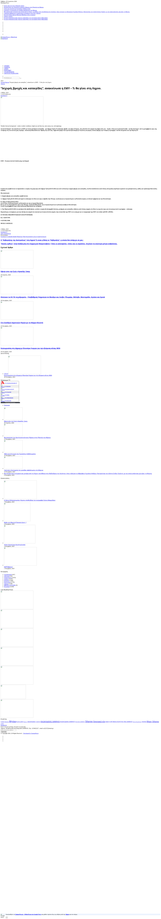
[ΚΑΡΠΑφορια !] (20, 565)
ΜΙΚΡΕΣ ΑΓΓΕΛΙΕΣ (10, 585)
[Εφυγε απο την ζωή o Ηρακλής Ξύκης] (17, 268)
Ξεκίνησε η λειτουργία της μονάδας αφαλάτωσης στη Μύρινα (20, 10)
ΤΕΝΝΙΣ (144, 721)
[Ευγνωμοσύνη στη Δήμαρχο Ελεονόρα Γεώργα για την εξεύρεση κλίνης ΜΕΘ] (17, 345)
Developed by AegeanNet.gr (30, 733)
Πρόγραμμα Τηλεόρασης (10, 402)
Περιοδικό (7, 586)
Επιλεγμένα (7, 582)
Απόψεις (6, 579)
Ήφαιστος (25, 721)
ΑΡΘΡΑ (6, 69)
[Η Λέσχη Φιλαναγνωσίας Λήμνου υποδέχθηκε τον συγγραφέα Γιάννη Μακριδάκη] (20, 498)
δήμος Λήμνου (153, 721)
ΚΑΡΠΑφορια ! (8, 567)
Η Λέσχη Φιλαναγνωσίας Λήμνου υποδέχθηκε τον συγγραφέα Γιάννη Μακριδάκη (26, 18)
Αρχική (3, 82)
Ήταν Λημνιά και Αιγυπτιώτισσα (14, 545)
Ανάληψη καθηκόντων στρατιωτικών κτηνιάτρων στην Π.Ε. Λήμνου (22, 13)
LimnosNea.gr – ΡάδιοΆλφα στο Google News (28, 914)
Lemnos (2, 721)
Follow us (4, 725)
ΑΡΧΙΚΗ (6, 66)
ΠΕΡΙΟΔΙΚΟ (7, 70)
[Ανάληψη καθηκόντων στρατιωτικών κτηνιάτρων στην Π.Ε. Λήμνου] (17, 684)
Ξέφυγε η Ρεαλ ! (8, 16)
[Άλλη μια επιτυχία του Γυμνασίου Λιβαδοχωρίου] (13, 452)
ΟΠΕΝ (107, 721)
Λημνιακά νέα (99, 721)
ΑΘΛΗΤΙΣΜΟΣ (31, 721)
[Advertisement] (80, 52)
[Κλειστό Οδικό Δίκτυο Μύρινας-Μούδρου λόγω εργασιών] (13, 698)
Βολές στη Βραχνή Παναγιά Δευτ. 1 (15, 522)
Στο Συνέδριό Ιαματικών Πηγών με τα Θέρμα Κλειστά (22, 323)
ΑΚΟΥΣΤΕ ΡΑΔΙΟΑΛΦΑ (11, 73)
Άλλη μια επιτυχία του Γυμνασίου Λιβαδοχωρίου (17, 9)
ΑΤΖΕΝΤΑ (38, 721)
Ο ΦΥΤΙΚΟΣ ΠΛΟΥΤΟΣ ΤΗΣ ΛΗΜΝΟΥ (120, 721)
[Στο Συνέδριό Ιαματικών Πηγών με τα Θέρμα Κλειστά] (17, 319)
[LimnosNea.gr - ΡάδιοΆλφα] (9, 37)
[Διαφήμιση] (4, 38)
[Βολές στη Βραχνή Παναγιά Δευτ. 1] (17, 520)
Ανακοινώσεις (8, 577)
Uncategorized (8, 574)
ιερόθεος (2, 723)
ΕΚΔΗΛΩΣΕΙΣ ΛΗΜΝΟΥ (67, 721)
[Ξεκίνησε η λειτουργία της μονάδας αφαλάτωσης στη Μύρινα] (13, 468)
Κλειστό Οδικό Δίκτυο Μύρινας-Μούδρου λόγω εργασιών (19, 15)
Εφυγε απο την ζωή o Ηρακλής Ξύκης (14, 5)
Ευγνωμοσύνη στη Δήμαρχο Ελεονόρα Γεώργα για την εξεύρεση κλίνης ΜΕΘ (30, 348)
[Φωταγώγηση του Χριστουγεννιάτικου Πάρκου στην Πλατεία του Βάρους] (13, 436)
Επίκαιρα (6, 580)
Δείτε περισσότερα (6, 233)
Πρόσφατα (7, 405)
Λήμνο (67, 914)
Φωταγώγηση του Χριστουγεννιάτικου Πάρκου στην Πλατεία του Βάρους (24, 7)
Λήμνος (7, 82)
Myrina (12, 721)
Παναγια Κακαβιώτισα (137, 721)
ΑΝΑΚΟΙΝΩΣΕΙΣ (9, 72)
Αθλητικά (6, 576)
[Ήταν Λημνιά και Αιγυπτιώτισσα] (19, 543)
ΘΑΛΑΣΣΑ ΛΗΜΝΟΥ (80, 721)
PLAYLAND (19, 721)
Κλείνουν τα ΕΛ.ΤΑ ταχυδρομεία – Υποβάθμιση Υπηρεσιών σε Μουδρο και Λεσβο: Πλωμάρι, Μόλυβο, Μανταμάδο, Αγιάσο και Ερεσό (53, 297)
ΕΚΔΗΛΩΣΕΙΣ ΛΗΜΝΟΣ (50, 722)
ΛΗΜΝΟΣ (7, 67)
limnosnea (7, 721)
